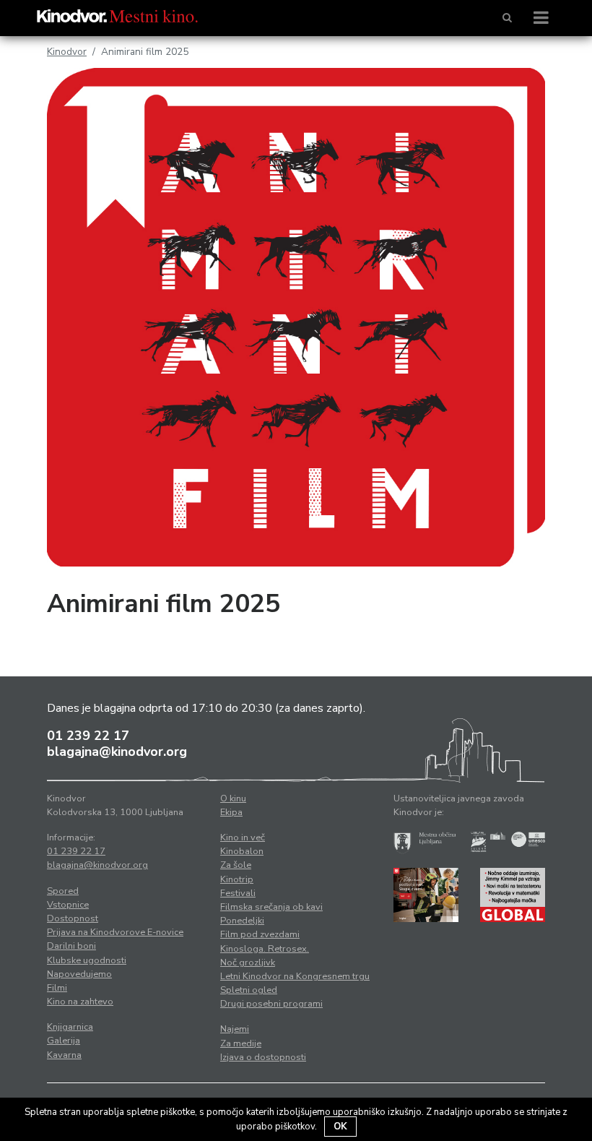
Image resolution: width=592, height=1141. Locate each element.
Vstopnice (68, 904)
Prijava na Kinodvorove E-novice (115, 932)
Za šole (235, 864)
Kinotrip (236, 879)
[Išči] (507, 18)
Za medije (240, 1043)
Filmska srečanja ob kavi (271, 906)
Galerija (63, 1040)
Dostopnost (72, 918)
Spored (63, 890)
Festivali (238, 893)
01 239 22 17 (88, 735)
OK (340, 1126)
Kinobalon (242, 851)
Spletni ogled (248, 989)
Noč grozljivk (247, 962)
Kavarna (64, 1055)
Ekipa (231, 812)
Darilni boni (71, 945)
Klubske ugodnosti (86, 960)
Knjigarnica (70, 1026)
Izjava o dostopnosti (263, 1057)
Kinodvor (67, 52)
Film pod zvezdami (260, 934)
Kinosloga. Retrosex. (264, 948)
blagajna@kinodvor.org (117, 751)
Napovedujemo (79, 974)
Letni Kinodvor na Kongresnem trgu (295, 976)
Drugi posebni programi (271, 1003)
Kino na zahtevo (80, 1001)
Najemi (234, 1028)
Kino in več (242, 837)
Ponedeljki (242, 920)
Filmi (57, 987)
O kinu (233, 798)
